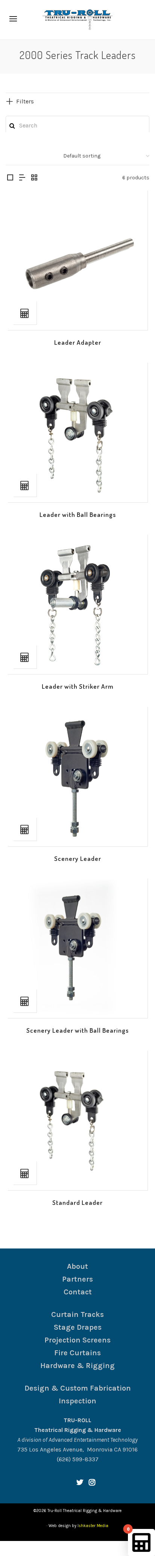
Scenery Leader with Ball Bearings (77, 1030)
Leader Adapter (77, 342)
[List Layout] (22, 178)
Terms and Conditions (62, 1548)
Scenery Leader (77, 858)
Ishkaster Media (93, 1525)
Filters (25, 101)
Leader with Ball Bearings (78, 514)
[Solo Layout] (10, 178)
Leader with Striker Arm (78, 686)
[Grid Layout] (34, 178)
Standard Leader (77, 1202)
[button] (24, 312)
